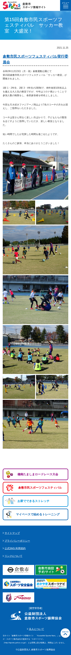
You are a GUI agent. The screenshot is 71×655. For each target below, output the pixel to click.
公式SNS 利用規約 (15, 548)
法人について (36, 629)
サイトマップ (12, 533)
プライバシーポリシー (17, 540)
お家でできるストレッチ (33, 500)
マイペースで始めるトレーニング (38, 514)
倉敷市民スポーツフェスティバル (40, 487)
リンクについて (13, 555)
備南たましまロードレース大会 (37, 474)
